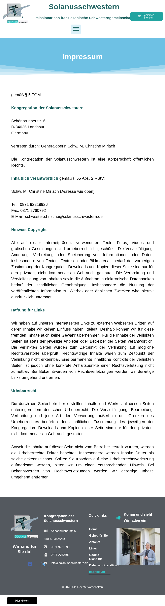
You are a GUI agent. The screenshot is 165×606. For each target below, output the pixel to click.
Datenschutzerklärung (99, 565)
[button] (76, 29)
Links (93, 548)
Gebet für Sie (98, 535)
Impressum (97, 571)
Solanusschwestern (84, 7)
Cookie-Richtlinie (95, 557)
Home (93, 529)
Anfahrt (94, 542)
